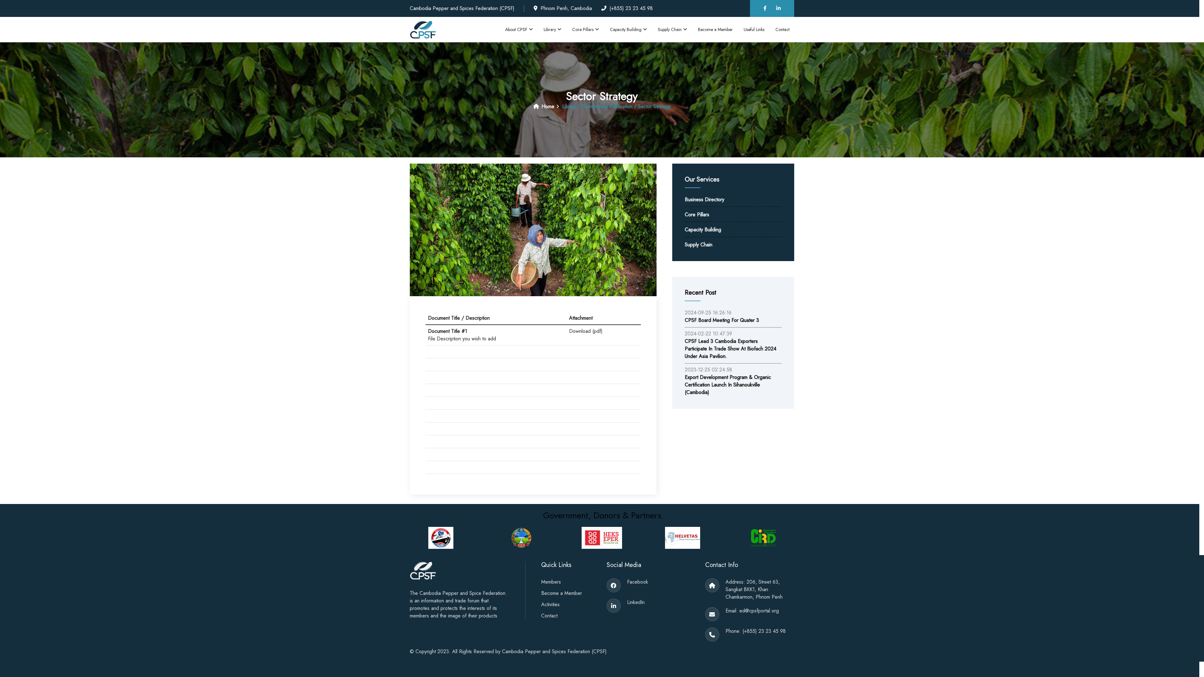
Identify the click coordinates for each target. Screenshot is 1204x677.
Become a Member (715, 29)
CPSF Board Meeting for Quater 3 (722, 320)
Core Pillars (583, 29)
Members (551, 581)
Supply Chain (670, 29)
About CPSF (516, 29)
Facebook (637, 581)
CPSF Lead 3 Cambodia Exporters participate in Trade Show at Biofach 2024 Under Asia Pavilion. (730, 349)
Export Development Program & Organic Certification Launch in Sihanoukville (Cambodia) (728, 385)
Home (547, 106)
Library (550, 29)
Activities (550, 604)
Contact (782, 29)
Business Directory (704, 199)
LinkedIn (636, 602)
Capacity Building (626, 29)
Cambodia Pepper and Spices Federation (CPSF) (554, 651)
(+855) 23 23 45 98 (764, 631)
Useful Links (754, 29)
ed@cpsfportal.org (759, 610)
